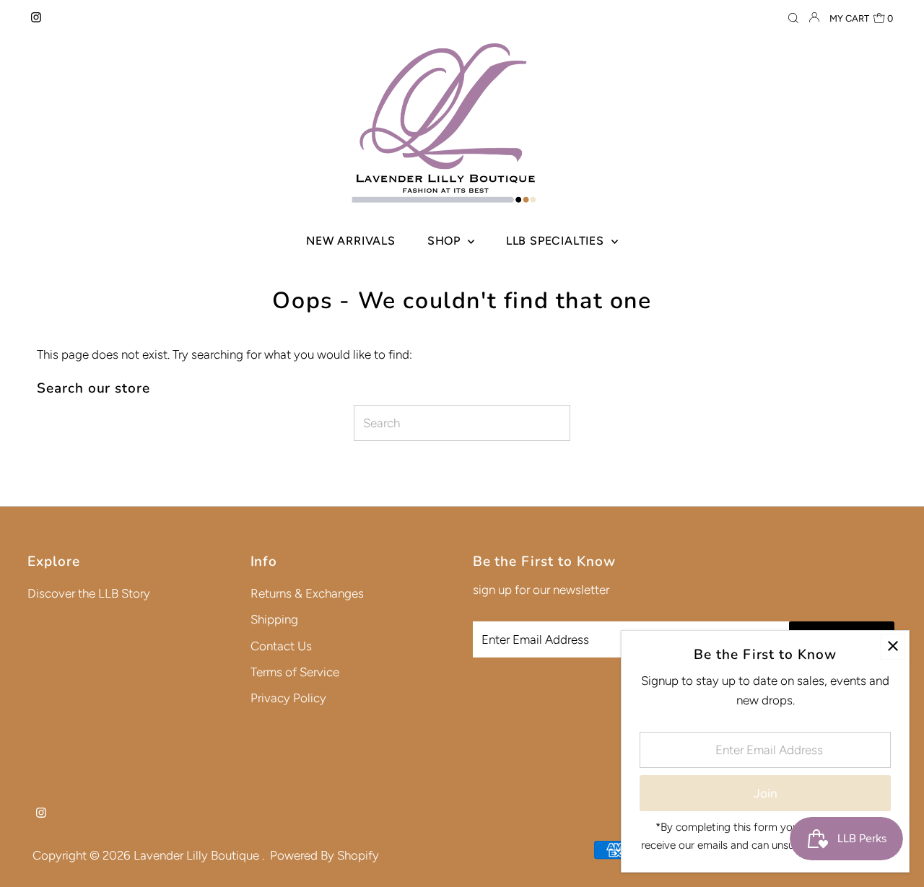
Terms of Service (294, 672)
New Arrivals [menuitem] (351, 241)
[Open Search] (793, 18)
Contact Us (281, 646)
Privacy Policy (288, 698)
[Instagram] (36, 18)
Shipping (274, 619)
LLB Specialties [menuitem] (557, 241)
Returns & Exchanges (307, 593)
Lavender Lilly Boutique (198, 855)
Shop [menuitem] (445, 241)
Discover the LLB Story (88, 593)
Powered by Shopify (324, 855)
